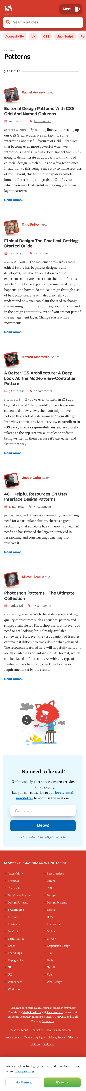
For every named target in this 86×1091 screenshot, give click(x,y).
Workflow (14, 989)
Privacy (51, 938)
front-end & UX (31, 837)
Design (51, 895)
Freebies (13, 917)
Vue (49, 974)
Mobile (51, 931)
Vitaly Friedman (31, 1012)
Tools (50, 960)
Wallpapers (15, 981)
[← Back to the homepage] (8, 9)
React (11, 946)
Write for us (21, 1029)
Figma (51, 909)
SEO (49, 953)
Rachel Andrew (33, 92)
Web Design (54, 981)
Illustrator (14, 924)
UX (33, 36)
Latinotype (48, 1021)
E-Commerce (16, 909)
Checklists (14, 888)
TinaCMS (60, 1016)
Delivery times (56, 1037)
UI (9, 967)
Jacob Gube (31, 477)
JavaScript (65, 36)
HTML (51, 917)
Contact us (37, 1029)
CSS (46, 36)
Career (51, 880)
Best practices (55, 873)
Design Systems (57, 902)
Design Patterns (18, 902)
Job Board (35, 1044)
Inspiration (54, 924)
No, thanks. (24, 1082)
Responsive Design (58, 946)
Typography (15, 960)
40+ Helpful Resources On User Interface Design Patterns (35, 497)
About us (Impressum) (59, 1029)
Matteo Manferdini (36, 357)
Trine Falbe (30, 224)
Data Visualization (19, 895)
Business (13, 880)
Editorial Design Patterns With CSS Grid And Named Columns (39, 111)
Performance (16, 938)
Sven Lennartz (54, 1012)
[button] (78, 22)
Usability (52, 967)
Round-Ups (15, 953)
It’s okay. (62, 1082)
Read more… (14, 200)
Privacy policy (13, 1037)
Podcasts (48, 1044)
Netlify (50, 1016)
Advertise (73, 1037)
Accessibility (14, 36)
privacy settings (24, 1071)
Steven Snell (31, 576)
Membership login (34, 1037)
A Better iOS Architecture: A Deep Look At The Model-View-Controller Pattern (40, 378)
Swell (74, 1016)
